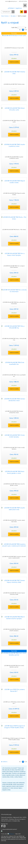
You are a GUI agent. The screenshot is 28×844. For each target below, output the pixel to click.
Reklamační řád (17, 817)
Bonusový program (20, 819)
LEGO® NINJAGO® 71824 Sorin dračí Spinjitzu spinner (14, 666)
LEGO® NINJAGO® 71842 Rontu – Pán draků (14, 229)
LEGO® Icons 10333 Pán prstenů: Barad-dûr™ (14, 702)
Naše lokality (4, 819)
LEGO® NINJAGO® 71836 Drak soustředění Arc (14, 375)
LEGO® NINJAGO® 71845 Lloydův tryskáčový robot (14, 157)
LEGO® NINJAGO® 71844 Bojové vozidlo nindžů (14, 194)
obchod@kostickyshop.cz (11, 1)
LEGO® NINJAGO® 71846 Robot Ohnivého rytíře (14, 121)
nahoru (4, 761)
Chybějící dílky (16, 821)
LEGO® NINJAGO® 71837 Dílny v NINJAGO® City (14, 339)
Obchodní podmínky (6, 817)
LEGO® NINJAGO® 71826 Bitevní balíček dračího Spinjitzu (14, 630)
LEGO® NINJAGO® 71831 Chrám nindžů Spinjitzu (14, 448)
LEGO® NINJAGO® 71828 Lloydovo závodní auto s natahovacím (14, 557)
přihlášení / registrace (14, 8)
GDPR (24, 817)
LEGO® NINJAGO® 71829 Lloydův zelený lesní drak (14, 521)
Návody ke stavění (6, 821)
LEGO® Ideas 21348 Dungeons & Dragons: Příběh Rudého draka (14, 739)
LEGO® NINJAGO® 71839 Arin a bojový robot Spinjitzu (14, 266)
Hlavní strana (5, 16)
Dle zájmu (13, 16)
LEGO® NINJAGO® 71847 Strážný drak (14, 84)
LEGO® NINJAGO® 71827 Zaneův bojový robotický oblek (14, 593)
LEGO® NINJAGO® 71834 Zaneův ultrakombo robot (14, 412)
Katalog (11, 819)
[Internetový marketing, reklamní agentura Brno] (11, 833)
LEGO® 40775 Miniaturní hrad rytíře (14, 47)
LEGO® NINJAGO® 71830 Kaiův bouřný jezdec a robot (14, 484)
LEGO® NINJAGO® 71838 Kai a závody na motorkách (14, 303)
